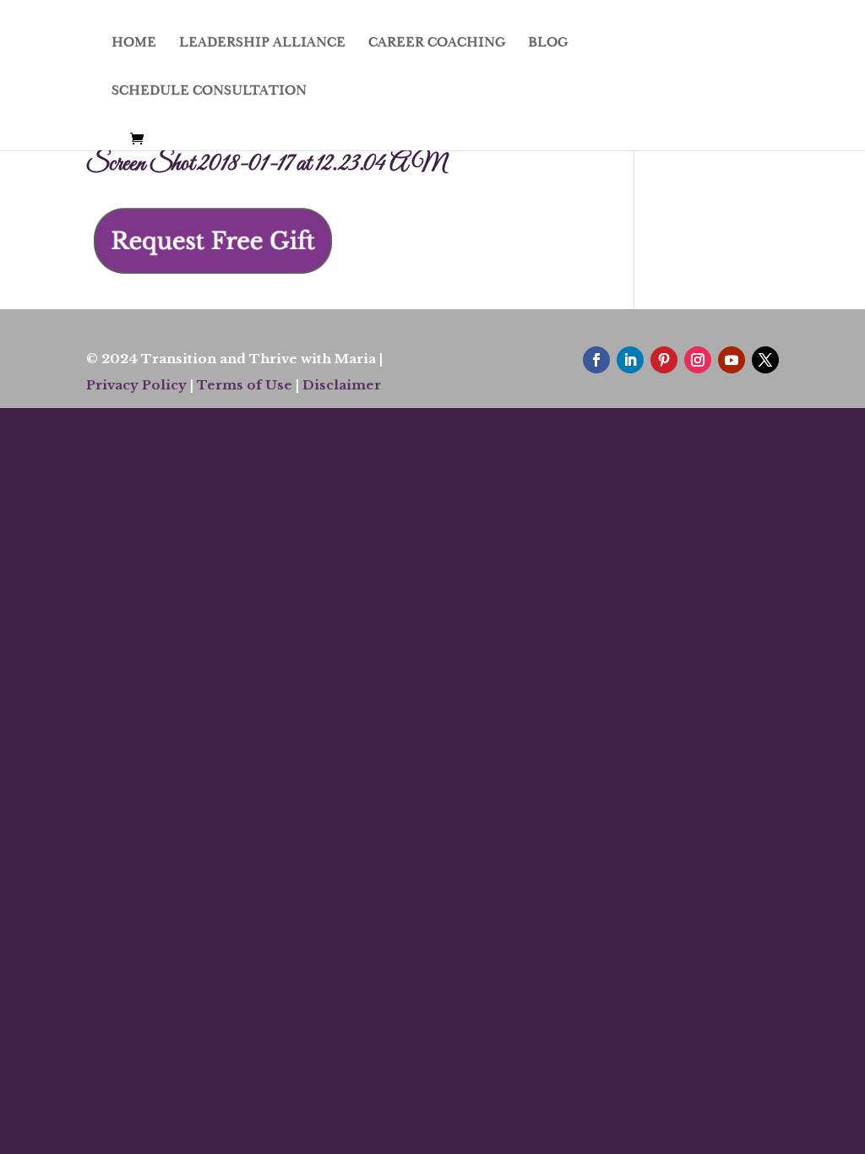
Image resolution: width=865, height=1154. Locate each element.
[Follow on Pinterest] (663, 359)
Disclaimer (341, 385)
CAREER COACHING (436, 43)
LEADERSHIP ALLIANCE (262, 43)
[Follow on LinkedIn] (630, 359)
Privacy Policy (136, 385)
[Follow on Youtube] (731, 359)
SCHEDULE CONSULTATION (209, 91)
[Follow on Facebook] (596, 359)
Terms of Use (244, 385)
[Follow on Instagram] (697, 359)
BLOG (548, 43)
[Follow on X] (765, 359)
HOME (134, 43)
